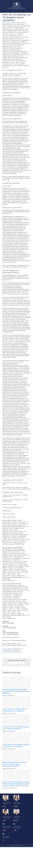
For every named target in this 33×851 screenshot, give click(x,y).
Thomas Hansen (17, 816)
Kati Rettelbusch (6, 836)
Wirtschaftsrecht (5, 652)
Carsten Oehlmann (8, 648)
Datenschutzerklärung (19, 845)
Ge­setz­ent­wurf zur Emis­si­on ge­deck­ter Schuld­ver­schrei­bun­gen (16, 745)
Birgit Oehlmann (17, 802)
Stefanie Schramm (7, 826)
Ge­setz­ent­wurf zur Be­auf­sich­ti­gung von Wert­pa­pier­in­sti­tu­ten (15, 728)
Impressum (12, 845)
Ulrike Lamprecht (17, 826)
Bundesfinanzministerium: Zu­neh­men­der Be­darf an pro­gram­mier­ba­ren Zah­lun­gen (16, 691)
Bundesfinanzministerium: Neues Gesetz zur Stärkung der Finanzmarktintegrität (14, 764)
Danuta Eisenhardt (7, 816)
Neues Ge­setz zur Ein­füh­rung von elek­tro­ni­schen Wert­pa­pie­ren (14, 710)
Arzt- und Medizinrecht (16, 650)
